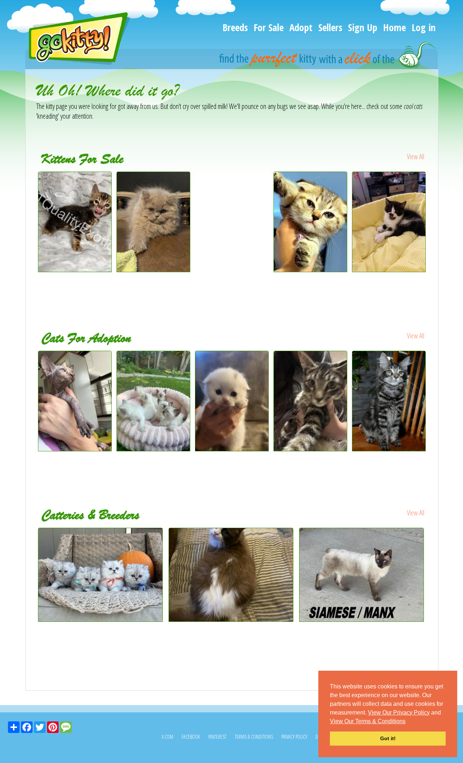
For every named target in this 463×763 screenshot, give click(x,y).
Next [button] (433, 235)
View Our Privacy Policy (399, 712)
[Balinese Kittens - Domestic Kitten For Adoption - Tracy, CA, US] (153, 401)
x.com (167, 736)
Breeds (235, 27)
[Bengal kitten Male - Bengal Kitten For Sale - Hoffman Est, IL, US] (232, 187)
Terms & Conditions (254, 736)
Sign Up (362, 27)
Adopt (301, 27)
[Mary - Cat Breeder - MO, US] (101, 575)
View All (415, 156)
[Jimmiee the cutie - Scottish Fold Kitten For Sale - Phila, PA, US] (310, 222)
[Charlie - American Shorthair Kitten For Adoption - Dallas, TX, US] (310, 401)
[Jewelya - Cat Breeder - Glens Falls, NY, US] (232, 575)
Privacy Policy (294, 736)
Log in (424, 27)
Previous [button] (30, 235)
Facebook (191, 736)
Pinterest (217, 736)
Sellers (330, 27)
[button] (408, 722)
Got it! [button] (388, 738)
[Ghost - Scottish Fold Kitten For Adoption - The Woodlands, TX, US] (232, 401)
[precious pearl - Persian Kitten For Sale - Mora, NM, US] (153, 269)
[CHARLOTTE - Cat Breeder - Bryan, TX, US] (362, 575)
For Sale (269, 27)
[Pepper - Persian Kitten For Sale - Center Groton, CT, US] (389, 222)
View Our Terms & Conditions (367, 721)
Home (394, 27)
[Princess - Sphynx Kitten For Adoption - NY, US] (75, 401)
